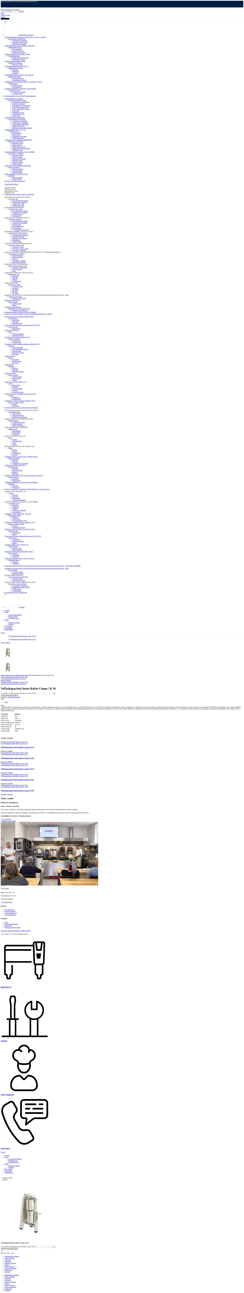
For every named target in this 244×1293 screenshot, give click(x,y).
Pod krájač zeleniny (18, 352)
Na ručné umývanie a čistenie (17, 584)
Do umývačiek (12, 570)
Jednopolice (15, 555)
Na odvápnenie (16, 591)
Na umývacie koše (17, 392)
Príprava (8, 675)
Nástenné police (17, 377)
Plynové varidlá (17, 164)
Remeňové (15, 474)
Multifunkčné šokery (14, 76)
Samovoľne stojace (18, 415)
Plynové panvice (17, 145)
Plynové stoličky (17, 171)
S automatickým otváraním (20, 235)
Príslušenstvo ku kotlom (19, 136)
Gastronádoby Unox (18, 114)
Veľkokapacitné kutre (21, 675)
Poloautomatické (17, 470)
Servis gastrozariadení (15, 615)
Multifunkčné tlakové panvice (21, 148)
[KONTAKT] (24, 1145)
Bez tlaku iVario (17, 49)
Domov (3, 675)
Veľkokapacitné (17, 441)
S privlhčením (16, 512)
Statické (14, 404)
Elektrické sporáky (17, 155)
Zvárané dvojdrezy (18, 335)
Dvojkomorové (16, 281)
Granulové (15, 73)
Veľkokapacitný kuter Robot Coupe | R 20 (17, 758)
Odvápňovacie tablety (18, 580)
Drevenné (15, 486)
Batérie (14, 305)
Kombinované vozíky (18, 527)
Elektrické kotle (17, 133)
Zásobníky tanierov (14, 560)
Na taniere (15, 290)
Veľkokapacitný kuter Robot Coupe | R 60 (17, 791)
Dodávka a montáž (14, 623)
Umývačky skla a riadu (15, 209)
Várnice (10, 493)
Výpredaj (7, 1272)
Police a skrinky (13, 375)
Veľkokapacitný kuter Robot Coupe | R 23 (13, 679)
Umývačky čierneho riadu (16, 245)
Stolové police (16, 378)
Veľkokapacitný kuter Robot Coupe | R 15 (17, 747)
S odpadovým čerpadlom (19, 202)
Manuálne (15, 278)
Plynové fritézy (16, 179)
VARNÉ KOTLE (13, 131)
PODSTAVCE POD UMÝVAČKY (19, 309)
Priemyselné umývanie (19, 262)
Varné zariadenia (10, 1258)
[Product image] (14, 743)
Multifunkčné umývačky (15, 68)
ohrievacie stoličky (14, 167)
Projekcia (11, 624)
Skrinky (14, 380)
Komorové (15, 479)
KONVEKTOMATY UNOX (17, 100)
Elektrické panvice (17, 143)
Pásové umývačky (17, 257)
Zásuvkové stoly (17, 323)
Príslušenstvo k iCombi (19, 44)
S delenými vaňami (18, 541)
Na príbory (15, 288)
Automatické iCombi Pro (19, 40)
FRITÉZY (11, 176)
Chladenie (8, 1261)
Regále (10, 358)
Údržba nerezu (16, 589)
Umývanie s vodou (18, 247)
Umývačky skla (13, 199)
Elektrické (15, 276)
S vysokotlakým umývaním (20, 230)
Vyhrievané (15, 507)
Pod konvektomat (17, 347)
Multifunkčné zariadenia (12, 1256)
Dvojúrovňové (16, 216)
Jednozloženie (16, 431)
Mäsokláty (11, 484)
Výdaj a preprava (10, 1267)
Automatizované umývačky (16, 254)
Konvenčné (15, 111)
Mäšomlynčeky (13, 429)
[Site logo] (5, 10)
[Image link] (25, 37)
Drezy (14, 271)
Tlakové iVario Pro (18, 51)
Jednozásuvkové (17, 85)
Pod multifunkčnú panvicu (20, 349)
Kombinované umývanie (19, 238)
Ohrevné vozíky (13, 531)
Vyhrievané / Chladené (19, 510)
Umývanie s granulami (19, 250)
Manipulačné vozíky (14, 515)
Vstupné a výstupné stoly (19, 267)
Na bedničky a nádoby (19, 261)
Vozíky (10, 383)
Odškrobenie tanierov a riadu (21, 587)
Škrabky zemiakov (14, 458)
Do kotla (14, 455)
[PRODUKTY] (24, 983)
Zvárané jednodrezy (18, 334)
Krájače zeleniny (13, 420)
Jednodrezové (16, 328)
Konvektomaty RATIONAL (17, 39)
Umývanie (8, 1260)
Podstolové (15, 71)
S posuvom (15, 406)
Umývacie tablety (17, 579)
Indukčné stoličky (17, 172)
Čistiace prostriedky (10, 1268)
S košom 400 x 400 (18, 206)
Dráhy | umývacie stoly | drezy (17, 266)
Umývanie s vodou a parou (20, 248)
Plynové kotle (16, 135)
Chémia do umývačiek (15, 297)
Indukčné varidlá (17, 160)
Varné (14, 443)
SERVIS (4, 1041)
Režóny (14, 543)
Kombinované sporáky (19, 159)
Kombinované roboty (18, 422)
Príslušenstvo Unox (18, 112)
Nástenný (15, 368)
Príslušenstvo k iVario (18, 52)
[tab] (124, 702)
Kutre (10, 438)
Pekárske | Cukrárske (18, 104)
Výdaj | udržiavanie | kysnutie (21, 109)
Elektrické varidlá (17, 162)
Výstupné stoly (16, 342)
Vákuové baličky (13, 477)
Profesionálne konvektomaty (20, 102)
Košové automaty (17, 255)
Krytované (15, 322)
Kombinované (16, 399)
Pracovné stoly (12, 318)
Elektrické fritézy (17, 178)
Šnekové (14, 472)
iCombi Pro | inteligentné (19, 121)
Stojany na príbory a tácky (16, 402)
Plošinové (15, 387)
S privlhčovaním (17, 94)
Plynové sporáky (17, 157)
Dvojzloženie (16, 432)
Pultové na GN (16, 548)
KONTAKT (5, 1149)
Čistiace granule (17, 242)
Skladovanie (8, 1270)
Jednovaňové (16, 533)
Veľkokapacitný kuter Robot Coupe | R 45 (13, 684)
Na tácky (15, 259)
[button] (6, 751)
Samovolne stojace (17, 78)
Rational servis (12, 616)
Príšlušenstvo (16, 240)
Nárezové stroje (13, 467)
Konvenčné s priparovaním (20, 107)
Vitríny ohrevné (13, 546)
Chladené (15, 508)
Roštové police (16, 361)
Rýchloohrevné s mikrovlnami (21, 105)
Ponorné (14, 451)
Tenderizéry (15, 434)
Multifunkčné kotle (14, 56)
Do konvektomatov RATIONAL (18, 577)
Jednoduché (15, 320)
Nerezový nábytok (10, 1263)
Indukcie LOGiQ (17, 64)
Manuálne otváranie (18, 236)
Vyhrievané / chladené (19, 92)
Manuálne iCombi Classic (20, 42)
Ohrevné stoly (12, 538)
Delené (14, 534)
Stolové (14, 439)
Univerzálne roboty (14, 412)
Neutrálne (15, 505)
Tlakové (14, 279)
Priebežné (15, 70)
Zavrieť (3, 1152)
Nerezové (15, 460)
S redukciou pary (17, 214)
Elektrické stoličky (17, 169)
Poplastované (16, 498)
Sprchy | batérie (13, 302)
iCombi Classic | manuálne (20, 123)
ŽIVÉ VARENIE (7, 1095)
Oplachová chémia (17, 573)
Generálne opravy (13, 618)
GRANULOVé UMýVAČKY (17, 233)
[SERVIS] (24, 1037)
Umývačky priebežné (14, 219)
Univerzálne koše (17, 286)
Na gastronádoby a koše (19, 521)
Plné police (15, 359)
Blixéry (14, 444)
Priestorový (15, 370)
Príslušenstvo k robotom (19, 417)
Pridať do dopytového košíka (9, 695)
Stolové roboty (16, 414)
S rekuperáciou (16, 228)
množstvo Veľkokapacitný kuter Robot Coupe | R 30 (19, 693)
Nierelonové (16, 487)
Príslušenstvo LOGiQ (18, 59)
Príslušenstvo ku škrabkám (20, 463)
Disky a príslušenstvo (18, 426)
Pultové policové (17, 550)
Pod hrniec (15, 354)
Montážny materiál (17, 371)
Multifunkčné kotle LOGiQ (20, 58)
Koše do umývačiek (14, 285)
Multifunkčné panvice (15, 47)
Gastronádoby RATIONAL (20, 124)
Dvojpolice (15, 557)
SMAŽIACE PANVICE (15, 141)
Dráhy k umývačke (14, 339)
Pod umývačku (16, 351)
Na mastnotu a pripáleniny (20, 585)
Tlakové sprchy (17, 303)
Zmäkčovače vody (14, 274)
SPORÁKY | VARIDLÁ (16, 153)
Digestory (11, 366)
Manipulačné (16, 385)
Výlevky (11, 395)
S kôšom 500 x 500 (18, 204)
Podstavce (11, 346)
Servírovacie (16, 519)
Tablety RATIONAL (18, 126)
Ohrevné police (13, 553)
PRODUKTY (6, 987)
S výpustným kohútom (19, 500)
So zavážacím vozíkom (19, 80)
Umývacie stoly (17, 269)
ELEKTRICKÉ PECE (11, 184)
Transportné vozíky (14, 90)
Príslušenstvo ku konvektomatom (22, 128)
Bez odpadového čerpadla (20, 200)
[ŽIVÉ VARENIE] (24, 1091)
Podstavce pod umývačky (20, 310)
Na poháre (15, 293)
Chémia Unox (16, 116)
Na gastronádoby (17, 389)
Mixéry (10, 448)
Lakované (15, 462)
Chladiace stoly (13, 83)
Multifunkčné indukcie (15, 63)
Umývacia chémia (17, 572)
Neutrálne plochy (17, 150)
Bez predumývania (18, 226)
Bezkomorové (16, 481)
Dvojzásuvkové (17, 87)
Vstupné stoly (16, 340)
